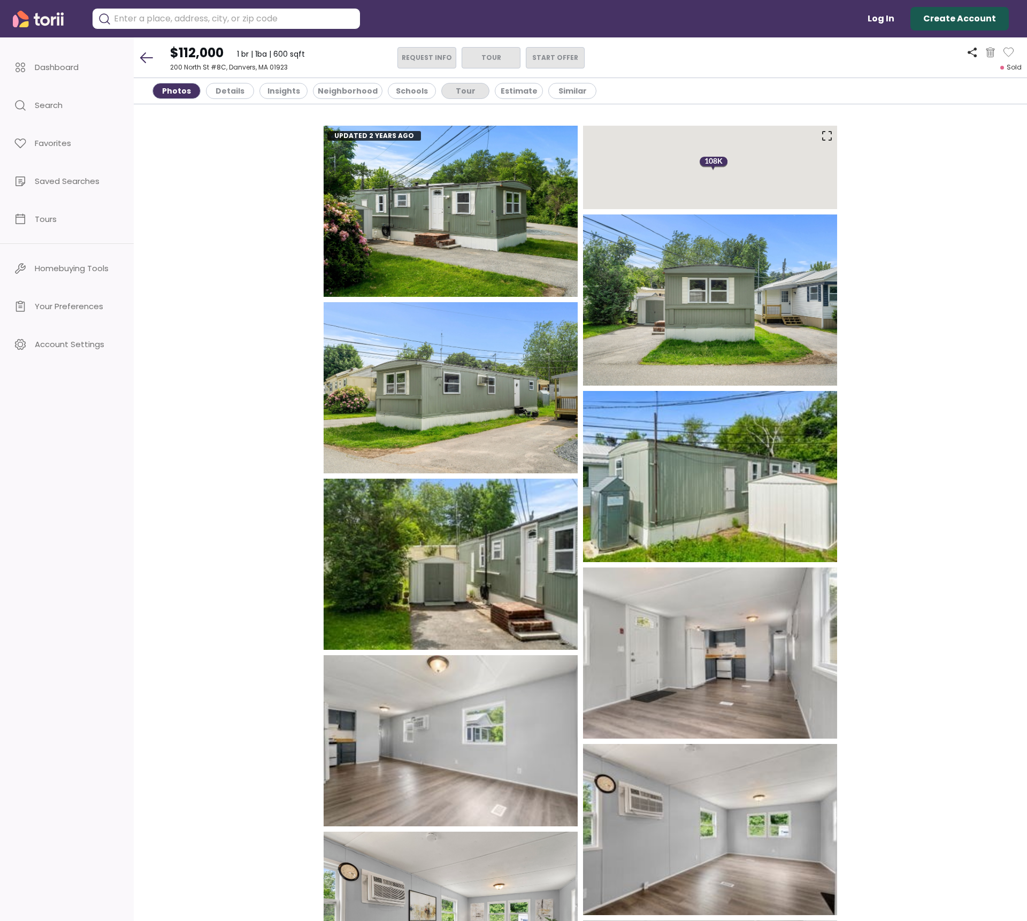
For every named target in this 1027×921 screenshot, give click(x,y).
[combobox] (234, 18)
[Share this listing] (972, 52)
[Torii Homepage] (46, 19)
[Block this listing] (990, 52)
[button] (67, 67)
